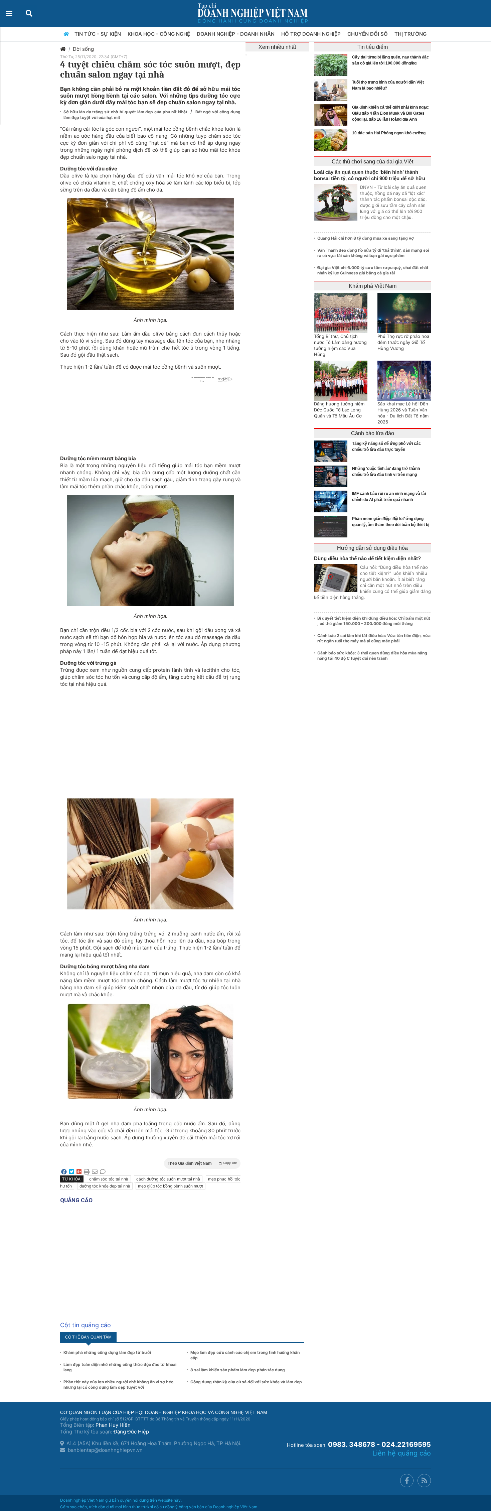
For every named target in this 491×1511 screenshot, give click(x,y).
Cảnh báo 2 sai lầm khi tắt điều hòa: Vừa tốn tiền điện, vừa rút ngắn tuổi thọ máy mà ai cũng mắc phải (374, 638)
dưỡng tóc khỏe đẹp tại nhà (104, 1185)
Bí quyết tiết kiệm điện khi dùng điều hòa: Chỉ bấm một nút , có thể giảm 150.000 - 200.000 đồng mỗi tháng (373, 621)
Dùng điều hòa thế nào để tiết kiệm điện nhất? (367, 558)
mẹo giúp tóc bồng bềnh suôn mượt (170, 1185)
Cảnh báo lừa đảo (372, 433)
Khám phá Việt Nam (372, 286)
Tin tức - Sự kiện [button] (98, 34)
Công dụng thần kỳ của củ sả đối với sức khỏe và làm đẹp (246, 1381)
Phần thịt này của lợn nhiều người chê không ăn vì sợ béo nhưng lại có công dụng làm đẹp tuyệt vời (118, 1384)
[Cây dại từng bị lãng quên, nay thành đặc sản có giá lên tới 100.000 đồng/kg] (332, 65)
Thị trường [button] (411, 34)
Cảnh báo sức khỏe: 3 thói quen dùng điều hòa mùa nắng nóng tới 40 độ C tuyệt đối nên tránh (372, 655)
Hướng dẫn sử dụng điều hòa (372, 548)
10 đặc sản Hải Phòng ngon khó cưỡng (389, 133)
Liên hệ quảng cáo (401, 1453)
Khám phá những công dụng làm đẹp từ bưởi (107, 1352)
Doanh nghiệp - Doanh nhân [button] (236, 34)
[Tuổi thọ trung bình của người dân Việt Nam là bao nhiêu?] (332, 90)
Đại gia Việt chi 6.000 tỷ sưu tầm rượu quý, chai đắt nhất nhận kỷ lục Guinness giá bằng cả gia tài (373, 270)
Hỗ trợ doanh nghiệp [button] (311, 34)
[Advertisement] (150, 739)
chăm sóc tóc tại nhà (109, 1178)
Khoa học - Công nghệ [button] (159, 34)
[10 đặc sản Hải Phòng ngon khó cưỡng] (332, 140)
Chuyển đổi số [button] (368, 34)
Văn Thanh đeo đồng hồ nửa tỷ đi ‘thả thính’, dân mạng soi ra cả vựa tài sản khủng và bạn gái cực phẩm (373, 253)
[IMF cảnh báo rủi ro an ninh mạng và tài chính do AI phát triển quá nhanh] (332, 501)
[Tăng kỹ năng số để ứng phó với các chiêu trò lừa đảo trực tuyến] (332, 451)
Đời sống (83, 49)
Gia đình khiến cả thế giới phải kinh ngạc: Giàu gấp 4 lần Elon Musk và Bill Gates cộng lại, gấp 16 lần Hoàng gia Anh (391, 113)
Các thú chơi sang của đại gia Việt (372, 161)
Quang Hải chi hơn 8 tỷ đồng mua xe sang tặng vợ (365, 238)
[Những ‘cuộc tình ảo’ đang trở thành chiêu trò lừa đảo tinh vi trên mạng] (332, 476)
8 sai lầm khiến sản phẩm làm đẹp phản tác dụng (237, 1369)
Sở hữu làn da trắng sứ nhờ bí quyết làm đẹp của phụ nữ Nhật (126, 111)
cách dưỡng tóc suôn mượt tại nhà (168, 1178)
